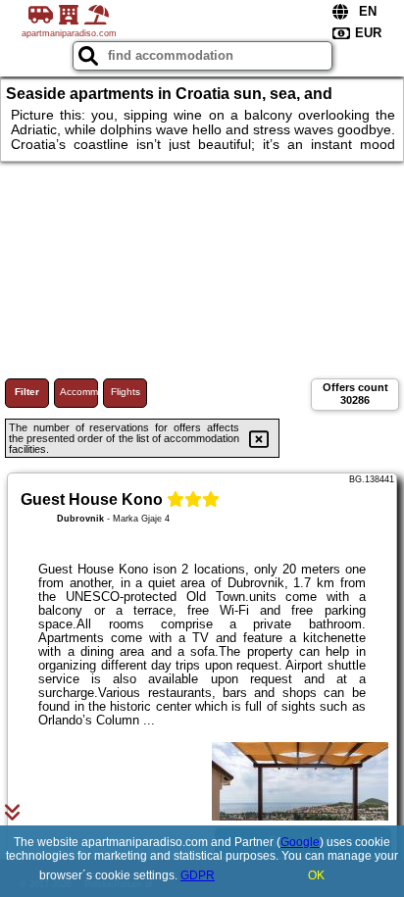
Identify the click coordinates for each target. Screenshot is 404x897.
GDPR (197, 875)
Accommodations (79, 391)
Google (300, 842)
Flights (125, 391)
